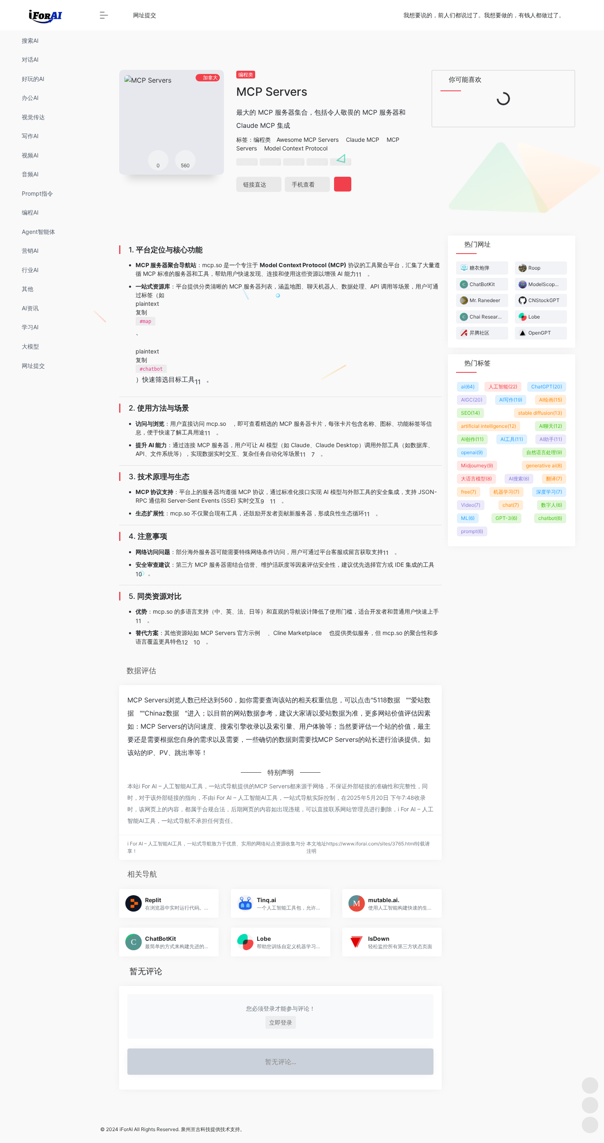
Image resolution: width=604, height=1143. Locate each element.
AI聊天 (550, 426)
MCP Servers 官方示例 (230, 632)
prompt (472, 531)
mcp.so (216, 423)
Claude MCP (362, 139)
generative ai (544, 465)
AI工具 (511, 439)
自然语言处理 (544, 452)
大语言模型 (476, 479)
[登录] (577, 15)
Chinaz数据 (162, 713)
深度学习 (549, 492)
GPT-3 (506, 518)
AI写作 (510, 400)
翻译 (554, 479)
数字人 (551, 505)
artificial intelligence (488, 426)
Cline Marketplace (297, 632)
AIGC (471, 400)
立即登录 (280, 1022)
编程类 (245, 75)
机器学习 (506, 492)
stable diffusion (540, 413)
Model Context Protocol (295, 148)
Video (470, 505)
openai (472, 452)
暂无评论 (145, 971)
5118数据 (386, 700)
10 (139, 573)
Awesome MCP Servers (308, 139)
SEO (470, 413)
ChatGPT (546, 386)
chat (511, 505)
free (468, 492)
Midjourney (477, 465)
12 (185, 642)
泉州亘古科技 (195, 1129)
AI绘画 (550, 400)
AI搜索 (519, 479)
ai (468, 386)
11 (359, 274)
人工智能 (503, 386)
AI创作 (472, 439)
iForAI (126, 1129)
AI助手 (550, 439)
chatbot (550, 518)
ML (468, 518)
